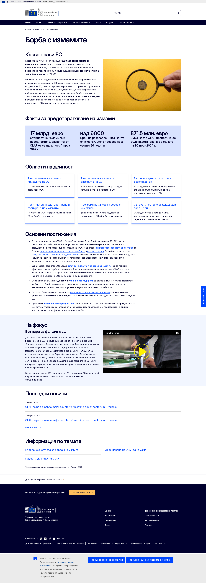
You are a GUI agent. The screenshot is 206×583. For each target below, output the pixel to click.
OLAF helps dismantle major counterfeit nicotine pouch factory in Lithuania (71, 406)
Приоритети (110, 520)
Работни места (152, 515)
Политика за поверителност (114, 543)
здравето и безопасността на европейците (62, 251)
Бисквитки (92, 543)
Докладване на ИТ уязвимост (39, 543)
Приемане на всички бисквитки (106, 560)
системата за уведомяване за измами (90, 292)
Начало (28, 22)
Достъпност (159, 543)
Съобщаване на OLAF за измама (125, 449)
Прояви (148, 525)
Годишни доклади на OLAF (42, 458)
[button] (44, 479)
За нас (108, 511)
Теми (37, 29)
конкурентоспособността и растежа (114, 248)
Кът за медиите (152, 520)
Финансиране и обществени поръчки (161, 511)
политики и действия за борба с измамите (89, 266)
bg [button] (119, 13)
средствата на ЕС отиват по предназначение (54, 254)
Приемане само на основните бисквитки (149, 560)
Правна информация (140, 543)
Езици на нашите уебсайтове (70, 543)
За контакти (110, 515)
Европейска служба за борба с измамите (51, 449)
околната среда (95, 251)
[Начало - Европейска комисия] (44, 12)
